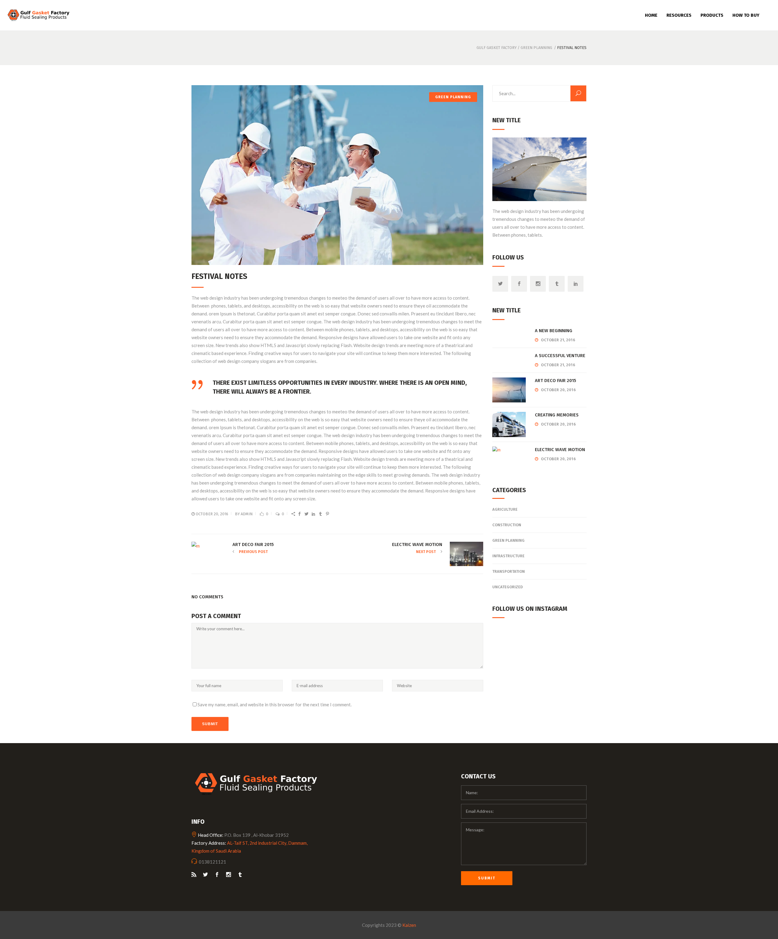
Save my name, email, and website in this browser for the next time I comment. (275, 704)
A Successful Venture (560, 355)
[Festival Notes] (337, 175)
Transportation (508, 571)
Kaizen (409, 925)
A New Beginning (553, 330)
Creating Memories (557, 415)
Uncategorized (507, 587)
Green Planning (536, 47)
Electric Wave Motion (560, 449)
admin (247, 514)
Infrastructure (508, 556)
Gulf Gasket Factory (497, 47)
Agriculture (505, 509)
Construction (506, 525)
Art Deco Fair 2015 (555, 380)
